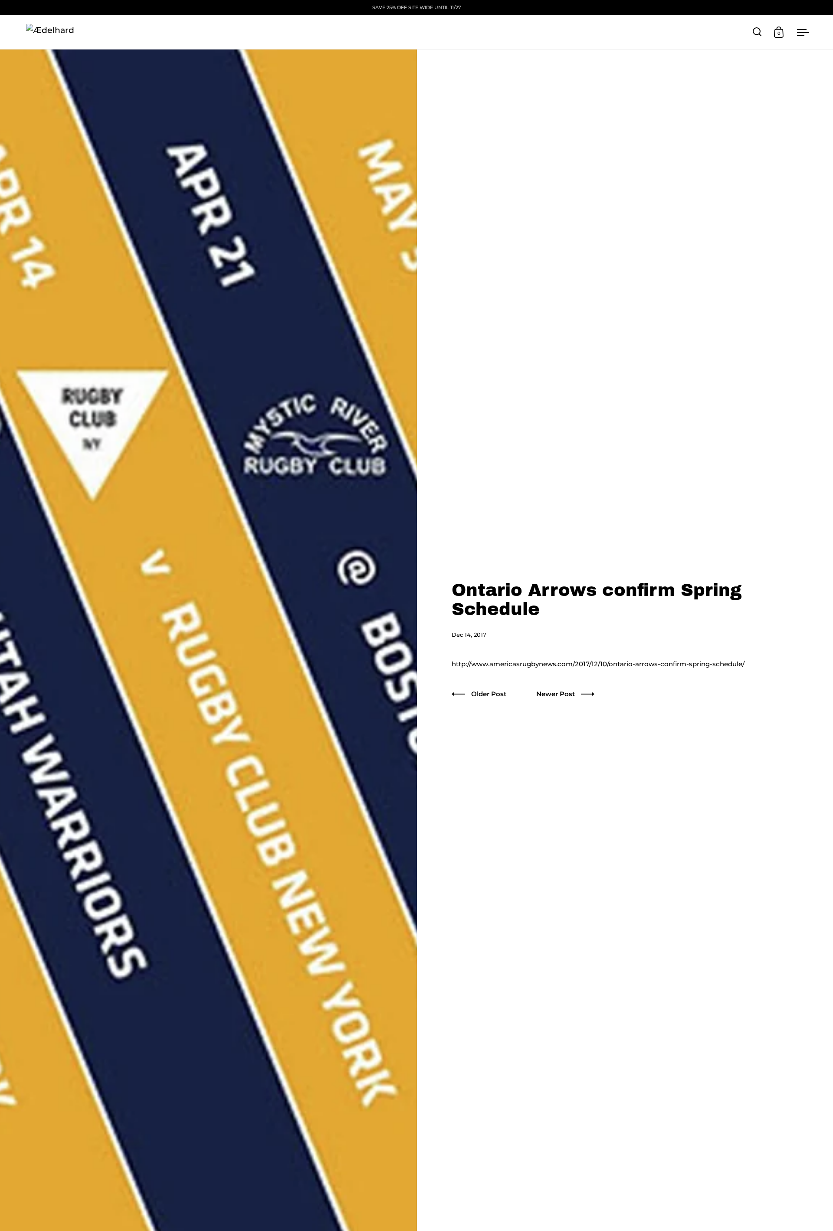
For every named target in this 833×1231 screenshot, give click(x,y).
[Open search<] (757, 31)
